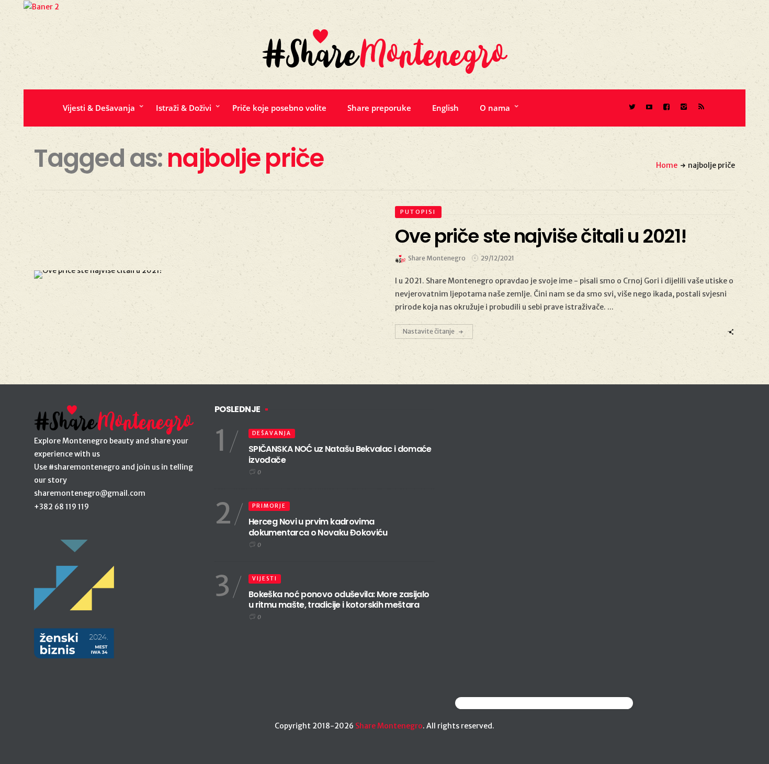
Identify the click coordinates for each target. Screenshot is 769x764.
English (445, 107)
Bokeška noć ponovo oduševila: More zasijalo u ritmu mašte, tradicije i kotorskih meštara (338, 599)
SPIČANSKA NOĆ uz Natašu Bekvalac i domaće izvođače (340, 454)
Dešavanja (271, 433)
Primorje (269, 506)
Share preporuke (379, 107)
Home (666, 165)
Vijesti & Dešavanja (99, 107)
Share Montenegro (389, 726)
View (198, 274)
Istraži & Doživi (183, 107)
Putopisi (418, 211)
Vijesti (264, 578)
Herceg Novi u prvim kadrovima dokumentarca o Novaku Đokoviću (318, 527)
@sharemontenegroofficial (501, 703)
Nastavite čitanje (429, 331)
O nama (495, 107)
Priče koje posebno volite (279, 107)
